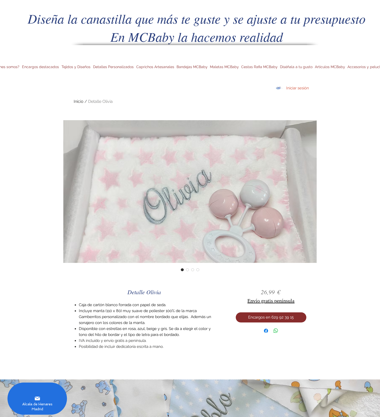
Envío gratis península (270, 301)
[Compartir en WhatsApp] (276, 331)
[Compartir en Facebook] (266, 331)
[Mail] (37, 399)
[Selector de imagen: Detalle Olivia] (182, 269)
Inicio (78, 101)
